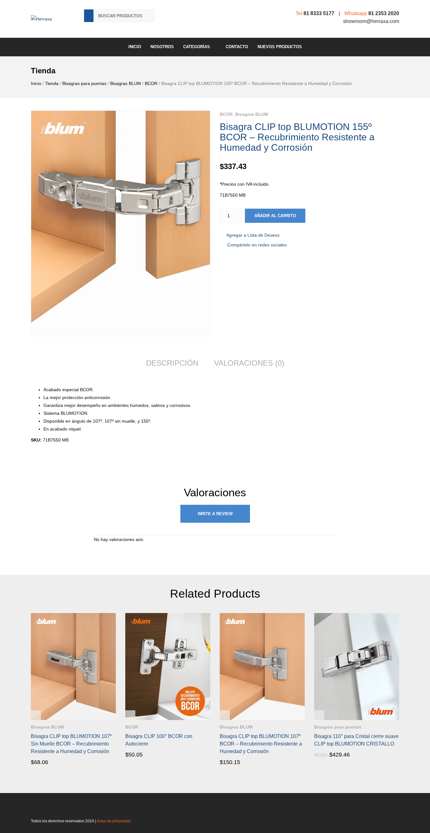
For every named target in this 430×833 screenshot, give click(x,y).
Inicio (134, 46)
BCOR (151, 83)
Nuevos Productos (279, 46)
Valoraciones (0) (249, 363)
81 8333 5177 (318, 13)
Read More (48, 762)
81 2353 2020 (383, 13)
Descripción (172, 363)
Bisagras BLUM (125, 83)
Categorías (196, 46)
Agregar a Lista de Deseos (253, 235)
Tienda (52, 83)
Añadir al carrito (275, 215)
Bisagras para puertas (84, 83)
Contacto (237, 46)
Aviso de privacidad (113, 821)
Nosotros (162, 46)
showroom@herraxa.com (371, 21)
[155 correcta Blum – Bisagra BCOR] (120, 223)
